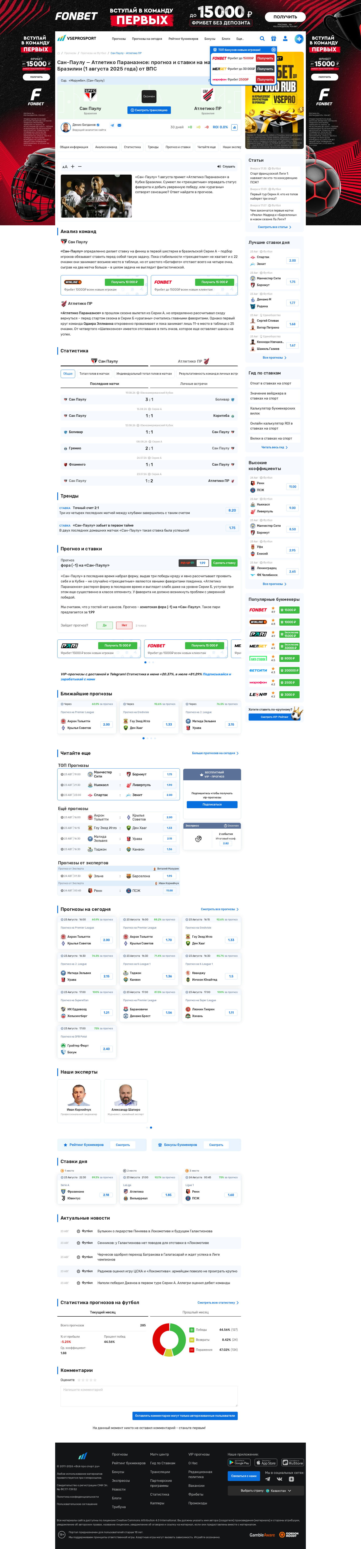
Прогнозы (119, 39)
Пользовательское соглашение (77, 1504)
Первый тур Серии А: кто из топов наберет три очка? (274, 194)
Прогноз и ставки (178, 147)
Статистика (132, 147)
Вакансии (196, 1486)
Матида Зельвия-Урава (211, 717)
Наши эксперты (234, 147)
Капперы (157, 1503)
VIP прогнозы (199, 1454)
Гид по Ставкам (162, 1463)
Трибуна (119, 1507)
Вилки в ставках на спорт (271, 438)
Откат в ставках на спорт (270, 383)
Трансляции (160, 1472)
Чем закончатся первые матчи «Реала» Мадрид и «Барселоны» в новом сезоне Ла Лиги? (274, 212)
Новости (119, 1489)
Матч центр (159, 1454)
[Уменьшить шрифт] (79, 166)
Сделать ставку (224, 563)
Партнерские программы (161, 1483)
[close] (273, 49)
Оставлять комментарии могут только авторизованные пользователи (185, 1416)
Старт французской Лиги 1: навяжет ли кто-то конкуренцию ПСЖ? (274, 175)
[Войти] (285, 38)
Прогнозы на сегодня (147, 39)
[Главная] (58, 53)
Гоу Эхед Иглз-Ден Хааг (149, 717)
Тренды (153, 147)
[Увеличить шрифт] (72, 166)
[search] (262, 39)
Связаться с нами (244, 1476)
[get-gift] (273, 39)
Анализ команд (106, 147)
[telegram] (267, 1479)
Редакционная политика (200, 1474)
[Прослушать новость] (219, 167)
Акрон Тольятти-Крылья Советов (86, 717)
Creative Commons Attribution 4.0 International (146, 1520)
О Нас (193, 1463)
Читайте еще (207, 147)
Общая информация (74, 147)
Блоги (226, 39)
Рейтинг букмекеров (183, 39)
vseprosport (76, 39)
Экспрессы (121, 1481)
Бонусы (210, 39)
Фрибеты (195, 1494)
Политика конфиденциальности (78, 1496)
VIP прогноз (212, 794)
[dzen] (291, 1479)
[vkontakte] (279, 1479)
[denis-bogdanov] (234, 127)
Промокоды (197, 1503)
